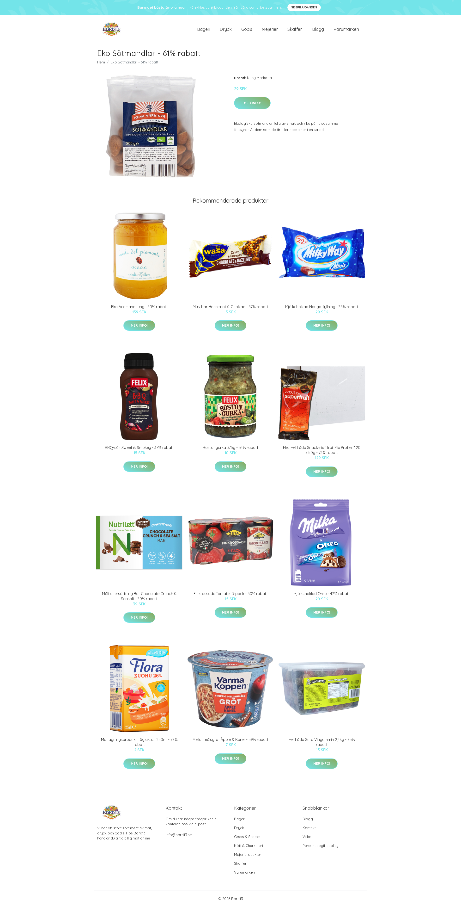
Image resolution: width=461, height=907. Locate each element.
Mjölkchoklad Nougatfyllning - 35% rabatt (321, 306)
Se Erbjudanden (304, 7)
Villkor (308, 836)
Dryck (226, 29)
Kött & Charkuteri (248, 845)
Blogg (318, 29)
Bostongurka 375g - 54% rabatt (230, 447)
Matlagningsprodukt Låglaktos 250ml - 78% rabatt (139, 742)
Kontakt (309, 828)
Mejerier (270, 29)
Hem (101, 62)
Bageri (203, 29)
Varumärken (346, 29)
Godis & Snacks (247, 836)
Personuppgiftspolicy (320, 845)
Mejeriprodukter (247, 854)
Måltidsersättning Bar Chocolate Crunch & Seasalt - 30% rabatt (139, 596)
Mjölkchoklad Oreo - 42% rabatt (322, 593)
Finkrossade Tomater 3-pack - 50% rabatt (231, 593)
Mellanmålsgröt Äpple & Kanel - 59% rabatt (230, 739)
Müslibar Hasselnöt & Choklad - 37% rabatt (230, 306)
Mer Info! (252, 103)
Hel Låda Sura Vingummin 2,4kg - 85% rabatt (322, 742)
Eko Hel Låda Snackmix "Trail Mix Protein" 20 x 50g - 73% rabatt (321, 450)
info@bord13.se (179, 834)
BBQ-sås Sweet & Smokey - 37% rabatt (139, 447)
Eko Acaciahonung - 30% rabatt (139, 306)
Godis (246, 29)
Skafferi (295, 29)
